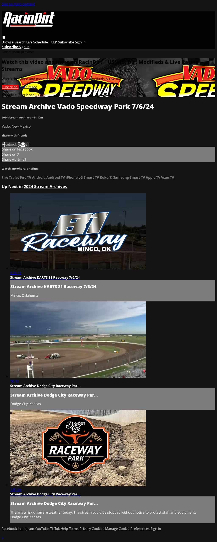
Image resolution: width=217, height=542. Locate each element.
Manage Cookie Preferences (127, 528)
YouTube (42, 528)
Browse (8, 42)
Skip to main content (18, 4)
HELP (53, 42)
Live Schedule (37, 42)
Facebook (10, 144)
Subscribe (10, 87)
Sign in (80, 42)
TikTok (55, 528)
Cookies (98, 528)
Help (65, 528)
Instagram (26, 528)
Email (25, 144)
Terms (74, 528)
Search (20, 42)
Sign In (24, 47)
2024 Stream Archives (17, 117)
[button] (4, 37)
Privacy (85, 528)
